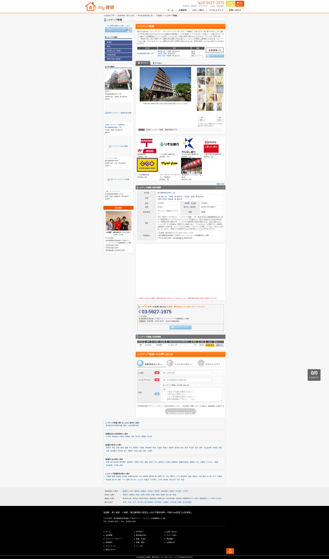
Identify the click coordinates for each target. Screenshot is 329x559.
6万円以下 (140, 532)
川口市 (185, 491)
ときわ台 (209, 462)
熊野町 (130, 451)
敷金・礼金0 (140, 539)
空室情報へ (214, 50)
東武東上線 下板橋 (113, 51)
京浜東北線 (170, 498)
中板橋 (202, 462)
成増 (122, 448)
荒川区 (137, 436)
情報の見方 (220, 184)
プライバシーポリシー (156, 406)
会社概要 (109, 535)
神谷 (174, 495)
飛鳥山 (194, 476)
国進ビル (108, 91)
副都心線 (161, 498)
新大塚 (133, 480)
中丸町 (191, 448)
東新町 (171, 448)
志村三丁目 (153, 462)
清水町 (215, 448)
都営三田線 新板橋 (113, 59)
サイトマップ (111, 546)
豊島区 (127, 436)
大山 (197, 462)
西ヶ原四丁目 (160, 476)
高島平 (108, 448)
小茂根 (141, 448)
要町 (204, 476)
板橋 (147, 53)
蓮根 (146, 462)
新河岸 (177, 448)
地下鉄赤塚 (148, 502)
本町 (107, 451)
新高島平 (130, 462)
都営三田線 (161, 56)
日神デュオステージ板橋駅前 (115, 125)
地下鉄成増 (114, 462)
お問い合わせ (172, 532)
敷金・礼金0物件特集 (131, 425)
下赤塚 (116, 465)
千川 (123, 480)
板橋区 (144, 53)
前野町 (135, 448)
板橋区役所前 (184, 462)
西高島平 (122, 462)
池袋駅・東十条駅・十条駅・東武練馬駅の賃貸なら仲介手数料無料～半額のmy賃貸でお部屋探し (148, 512)
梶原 (182, 480)
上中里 (159, 480)
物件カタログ (111, 550)
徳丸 (113, 448)
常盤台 (165, 448)
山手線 (218, 498)
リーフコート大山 (111, 158)
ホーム (108, 532)
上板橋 (159, 448)
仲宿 (220, 448)
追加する (219, 345)
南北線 (179, 498)
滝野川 (125, 495)
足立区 (149, 436)
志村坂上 (161, 462)
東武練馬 (109, 465)
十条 (167, 476)
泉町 (200, 448)
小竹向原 (173, 502)
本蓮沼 (168, 462)
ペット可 (139, 546)
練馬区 (143, 436)
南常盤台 (113, 451)
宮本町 (120, 451)
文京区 (108, 436)
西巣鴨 (145, 476)
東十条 (209, 476)
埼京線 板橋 (111, 55)
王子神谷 (153, 480)
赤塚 (117, 448)
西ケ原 (114, 480)
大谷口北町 (138, 451)
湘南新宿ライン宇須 (207, 498)
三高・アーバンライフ (112, 191)
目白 (178, 480)
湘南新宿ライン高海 (190, 498)
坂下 (125, 451)
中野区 (121, 436)
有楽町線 (153, 498)
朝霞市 (172, 491)
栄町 (119, 480)
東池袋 (108, 480)
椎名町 (165, 480)
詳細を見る (210, 345)
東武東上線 (161, 51)
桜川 (182, 448)
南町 (144, 451)
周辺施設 (170, 539)
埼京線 (160, 53)
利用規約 (141, 406)
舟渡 (154, 448)
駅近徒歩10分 (141, 535)
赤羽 (124, 502)
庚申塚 (151, 476)
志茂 (143, 495)
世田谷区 (115, 436)
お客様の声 (171, 542)
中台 (130, 448)
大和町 (149, 451)
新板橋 (169, 56)
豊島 (158, 495)
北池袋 (124, 476)
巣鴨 (128, 480)
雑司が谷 (172, 480)
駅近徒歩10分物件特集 (114, 425)
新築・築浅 (140, 542)
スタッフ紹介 (172, 535)
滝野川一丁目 (175, 476)
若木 (186, 448)
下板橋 (169, 51)
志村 (196, 448)
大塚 (200, 476)
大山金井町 (207, 448)
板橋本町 (174, 462)
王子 (214, 476)
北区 (132, 436)
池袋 (189, 476)
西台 (142, 462)
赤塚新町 (148, 448)
